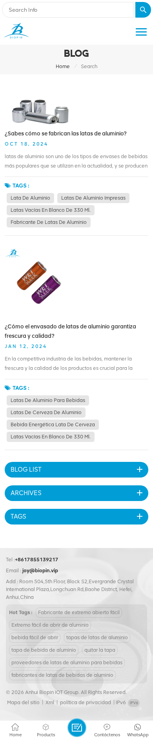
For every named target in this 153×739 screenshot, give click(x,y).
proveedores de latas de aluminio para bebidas (66, 662)
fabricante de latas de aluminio (49, 222)
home (63, 66)
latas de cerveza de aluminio (46, 412)
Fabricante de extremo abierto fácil (79, 612)
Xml (50, 702)
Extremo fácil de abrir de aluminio (50, 625)
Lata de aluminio (30, 198)
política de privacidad (85, 702)
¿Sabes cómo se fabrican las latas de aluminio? (66, 133)
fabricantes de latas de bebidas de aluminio (62, 675)
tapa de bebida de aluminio (43, 650)
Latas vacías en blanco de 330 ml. (51, 210)
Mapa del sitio (23, 702)
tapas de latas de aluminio (97, 637)
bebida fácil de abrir (34, 637)
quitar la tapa (99, 650)
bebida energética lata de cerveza (53, 424)
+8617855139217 (36, 559)
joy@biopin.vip (40, 570)
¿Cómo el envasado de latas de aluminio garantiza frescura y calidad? (70, 331)
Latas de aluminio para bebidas (48, 400)
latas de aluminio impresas (93, 198)
